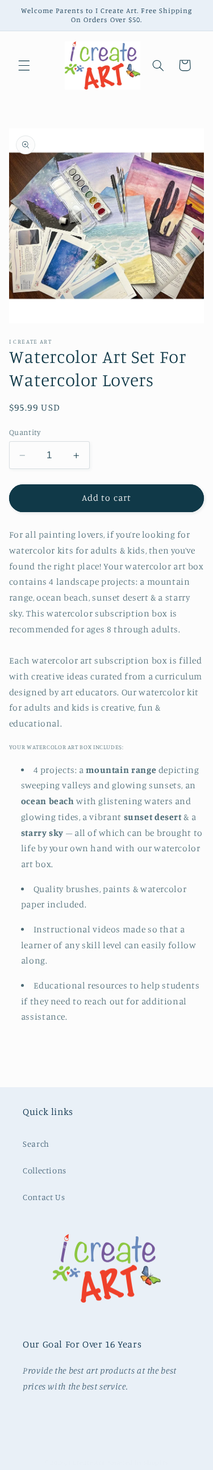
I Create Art (88, 1463)
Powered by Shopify (137, 1463)
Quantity (24, 432)
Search (36, 1143)
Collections (44, 1170)
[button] (24, 65)
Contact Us (44, 1197)
